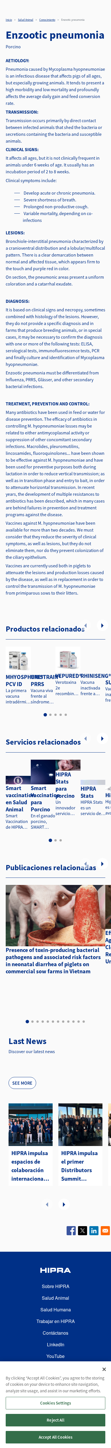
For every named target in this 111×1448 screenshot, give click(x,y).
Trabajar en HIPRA (55, 1321)
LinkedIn (55, 1344)
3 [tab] (55, 715)
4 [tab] (60, 715)
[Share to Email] (105, 1230)
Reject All (55, 1420)
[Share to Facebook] (71, 1230)
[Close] (104, 1369)
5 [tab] (66, 715)
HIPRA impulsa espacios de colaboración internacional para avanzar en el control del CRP (29, 1166)
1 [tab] (45, 714)
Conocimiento (47, 20)
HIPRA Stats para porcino (65, 785)
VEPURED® (69, 675)
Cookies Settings (55, 1403)
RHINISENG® (96, 675)
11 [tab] (78, 1021)
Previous (85, 625)
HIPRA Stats (88, 792)
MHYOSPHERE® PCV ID (24, 680)
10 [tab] (73, 1021)
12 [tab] (84, 1021)
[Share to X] (82, 1230)
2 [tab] (50, 715)
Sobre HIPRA (55, 1286)
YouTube (55, 1356)
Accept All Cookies (56, 1437)
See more (22, 1083)
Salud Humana (55, 1309)
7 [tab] (58, 1021)
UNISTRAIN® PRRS (46, 680)
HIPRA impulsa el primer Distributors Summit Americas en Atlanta (79, 1166)
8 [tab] (63, 1021)
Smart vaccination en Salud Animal (20, 798)
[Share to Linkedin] (93, 1230)
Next (102, 625)
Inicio (9, 20)
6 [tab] (53, 1021)
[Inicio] (55, 1271)
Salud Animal (25, 20)
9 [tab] (68, 1021)
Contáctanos (55, 1333)
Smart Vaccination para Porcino (45, 798)
